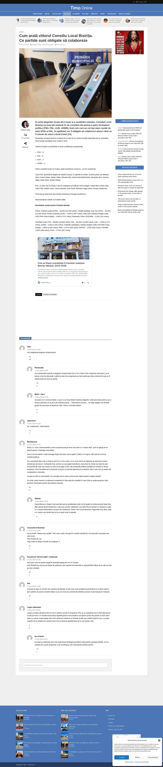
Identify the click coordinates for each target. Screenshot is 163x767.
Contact (110, 722)
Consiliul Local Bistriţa (49, 294)
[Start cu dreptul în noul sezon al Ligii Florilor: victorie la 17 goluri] (19, 727)
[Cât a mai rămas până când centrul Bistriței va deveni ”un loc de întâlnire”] (64, 736)
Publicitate (111, 719)
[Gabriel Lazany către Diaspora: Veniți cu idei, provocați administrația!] (64, 718)
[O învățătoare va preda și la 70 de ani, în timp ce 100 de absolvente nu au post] (19, 736)
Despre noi (111, 715)
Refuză (137, 757)
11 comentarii (25, 138)
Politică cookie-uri (129, 762)
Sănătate (94, 14)
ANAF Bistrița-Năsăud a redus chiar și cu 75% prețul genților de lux (50, 20)
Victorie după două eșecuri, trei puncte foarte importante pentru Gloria (28, 20)
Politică (67, 14)
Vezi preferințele (153, 757)
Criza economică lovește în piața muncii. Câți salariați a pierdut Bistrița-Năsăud (130, 151)
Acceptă (121, 757)
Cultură (85, 14)
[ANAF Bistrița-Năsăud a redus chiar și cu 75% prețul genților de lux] (39, 20)
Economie (76, 14)
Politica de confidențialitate (142, 762)
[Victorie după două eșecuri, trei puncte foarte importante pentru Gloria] (17, 20)
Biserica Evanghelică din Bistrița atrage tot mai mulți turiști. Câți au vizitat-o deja (130, 143)
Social (47, 14)
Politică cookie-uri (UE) (115, 729)
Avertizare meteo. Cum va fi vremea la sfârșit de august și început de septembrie (72, 20)
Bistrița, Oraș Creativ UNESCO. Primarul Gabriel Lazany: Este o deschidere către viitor (130, 136)
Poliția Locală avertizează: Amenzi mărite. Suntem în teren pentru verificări (138, 20)
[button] (159, 740)
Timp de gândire (124, 14)
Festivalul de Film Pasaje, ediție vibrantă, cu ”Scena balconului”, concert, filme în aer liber (94, 21)
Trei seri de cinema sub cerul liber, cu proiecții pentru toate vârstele (115, 20)
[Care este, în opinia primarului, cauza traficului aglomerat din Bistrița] (64, 727)
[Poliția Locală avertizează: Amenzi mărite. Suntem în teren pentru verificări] (128, 20)
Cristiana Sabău (36, 44)
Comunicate (111, 14)
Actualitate (56, 14)
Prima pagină (37, 14)
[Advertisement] (73, 316)
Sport (102, 14)
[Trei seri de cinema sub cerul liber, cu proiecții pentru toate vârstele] (105, 20)
